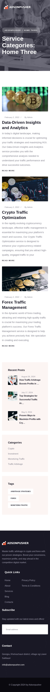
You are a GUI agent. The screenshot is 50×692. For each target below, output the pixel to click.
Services (9, 591)
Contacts (9, 602)
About (7, 586)
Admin (30, 117)
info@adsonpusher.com (13, 665)
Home (7, 580)
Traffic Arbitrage (15, 464)
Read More (8, 171)
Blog (7, 597)
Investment (13, 454)
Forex (13, 498)
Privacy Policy (28, 580)
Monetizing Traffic (16, 459)
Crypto (11, 448)
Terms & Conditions (31, 586)
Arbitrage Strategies (21, 491)
